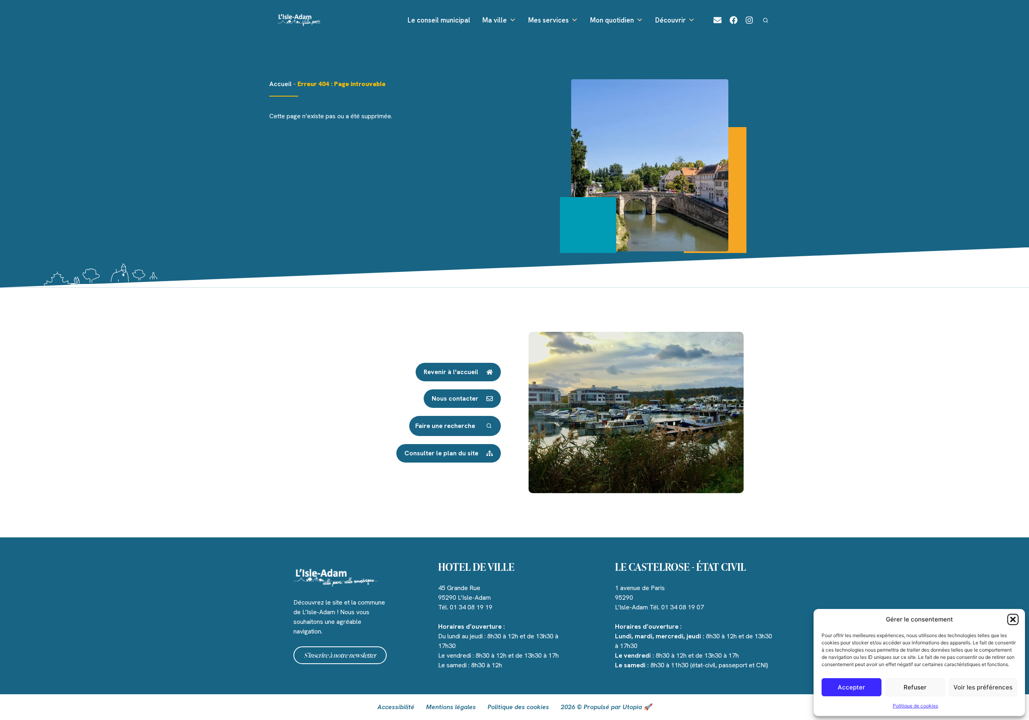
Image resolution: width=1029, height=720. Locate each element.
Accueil (280, 84)
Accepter (851, 687)
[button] (1013, 619)
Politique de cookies (915, 706)
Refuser (915, 687)
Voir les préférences (983, 687)
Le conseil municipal (439, 20)
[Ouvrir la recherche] (765, 20)
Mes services (548, 20)
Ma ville (494, 20)
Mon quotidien (612, 20)
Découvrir (670, 20)
